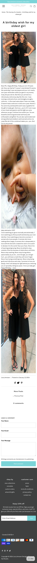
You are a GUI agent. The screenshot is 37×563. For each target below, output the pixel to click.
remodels (10, 486)
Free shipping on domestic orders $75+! (18, 1)
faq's (27, 486)
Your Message (5, 441)
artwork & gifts (10, 492)
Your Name (5, 421)
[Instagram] (5, 550)
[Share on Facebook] (15, 383)
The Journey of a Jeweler (13, 12)
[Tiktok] (10, 550)
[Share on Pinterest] (22, 383)
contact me (27, 495)
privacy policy (27, 492)
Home (3, 12)
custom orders (9, 489)
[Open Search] (30, 6)
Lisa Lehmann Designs (20, 556)
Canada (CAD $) (7, 535)
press (27, 483)
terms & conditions (27, 489)
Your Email (4, 431)
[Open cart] (35, 6)
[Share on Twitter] (18, 383)
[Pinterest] (7, 550)
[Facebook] (2, 550)
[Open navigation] (5, 6)
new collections (10, 483)
